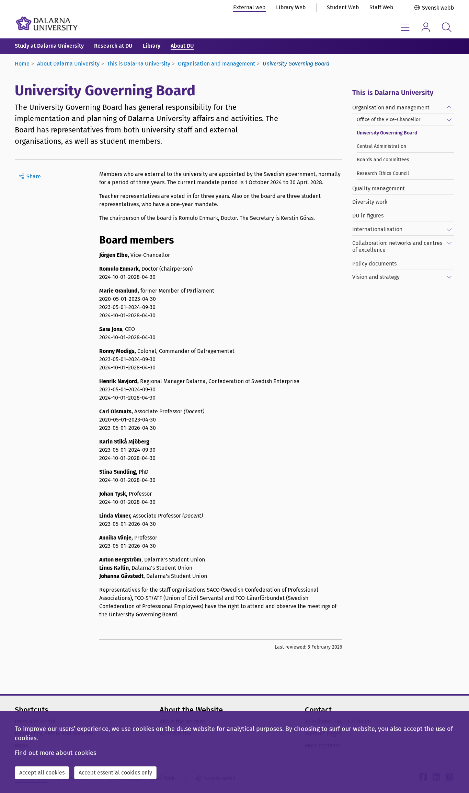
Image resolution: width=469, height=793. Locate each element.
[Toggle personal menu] (426, 27)
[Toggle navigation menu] (405, 27)
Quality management (378, 188)
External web (249, 7)
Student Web (343, 7)
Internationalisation (377, 229)
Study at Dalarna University (49, 46)
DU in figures (368, 215)
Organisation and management (216, 63)
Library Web (291, 7)
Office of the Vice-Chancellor (388, 119)
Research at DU (113, 46)
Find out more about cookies (55, 753)
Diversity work (369, 202)
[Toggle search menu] (446, 27)
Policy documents (374, 263)
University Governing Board (387, 133)
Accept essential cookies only (115, 772)
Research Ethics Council (383, 173)
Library (151, 46)
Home (22, 63)
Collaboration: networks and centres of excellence (397, 246)
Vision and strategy (376, 277)
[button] (449, 106)
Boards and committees (383, 160)
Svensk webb (438, 7)
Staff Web (381, 7)
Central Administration (381, 146)
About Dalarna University (68, 63)
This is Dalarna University (138, 63)
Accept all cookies (42, 772)
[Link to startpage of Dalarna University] (46, 23)
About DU (182, 46)
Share (33, 176)
